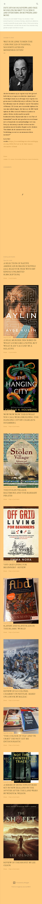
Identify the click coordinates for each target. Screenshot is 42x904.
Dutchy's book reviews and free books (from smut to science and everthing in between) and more (20, 11)
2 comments (12, 278)
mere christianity (33, 159)
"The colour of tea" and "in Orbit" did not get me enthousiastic (19, 738)
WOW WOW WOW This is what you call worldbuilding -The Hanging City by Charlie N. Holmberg (20, 418)
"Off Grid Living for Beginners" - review (15, 566)
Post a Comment (14, 426)
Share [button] (5, 156)
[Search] (37, 3)
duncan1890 (27, 887)
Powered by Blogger (22, 882)
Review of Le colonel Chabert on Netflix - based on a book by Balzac (19, 694)
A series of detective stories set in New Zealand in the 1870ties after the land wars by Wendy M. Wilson (20, 789)
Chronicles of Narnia (21, 159)
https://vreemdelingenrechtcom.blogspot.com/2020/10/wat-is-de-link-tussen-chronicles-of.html (20, 144)
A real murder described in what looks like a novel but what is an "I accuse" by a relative (20, 344)
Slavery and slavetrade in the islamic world (19, 627)
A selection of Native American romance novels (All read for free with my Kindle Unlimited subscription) (19, 269)
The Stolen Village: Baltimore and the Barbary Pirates (20, 493)
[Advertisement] (21, 237)
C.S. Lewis (11, 159)
